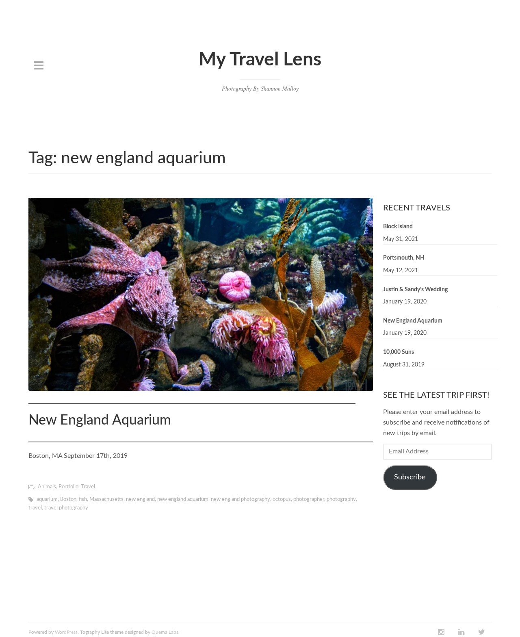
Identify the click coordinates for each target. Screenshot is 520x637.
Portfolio (68, 487)
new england (140, 499)
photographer (308, 499)
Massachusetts (106, 499)
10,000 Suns (398, 352)
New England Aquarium (99, 420)
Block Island (398, 227)
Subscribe (410, 477)
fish (83, 499)
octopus (282, 499)
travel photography (66, 508)
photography (341, 499)
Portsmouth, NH (404, 258)
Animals (47, 487)
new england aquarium (182, 499)
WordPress (66, 632)
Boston (68, 499)
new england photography (240, 499)
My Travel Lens (260, 59)
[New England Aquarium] (200, 294)
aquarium (47, 499)
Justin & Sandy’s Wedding (415, 289)
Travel (88, 487)
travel (35, 508)
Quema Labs (165, 632)
